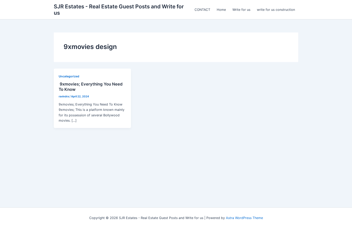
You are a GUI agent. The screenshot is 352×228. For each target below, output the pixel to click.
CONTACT (202, 10)
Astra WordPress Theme (244, 218)
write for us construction (276, 10)
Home (221, 10)
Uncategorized (69, 76)
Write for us (241, 10)
